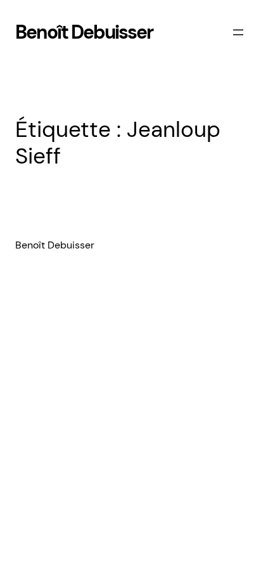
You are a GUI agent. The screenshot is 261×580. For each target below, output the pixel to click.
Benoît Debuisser (84, 32)
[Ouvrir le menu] (238, 32)
